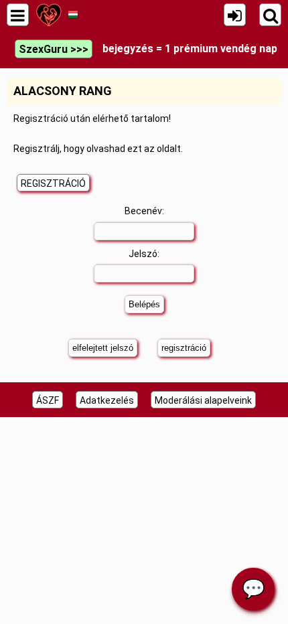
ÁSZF (47, 400)
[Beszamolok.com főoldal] (48, 14)
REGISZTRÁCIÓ (53, 183)
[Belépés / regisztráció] (235, 14)
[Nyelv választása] (73, 14)
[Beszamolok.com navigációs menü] (18, 14)
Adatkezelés (107, 400)
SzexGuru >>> (53, 49)
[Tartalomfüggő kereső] (270, 14)
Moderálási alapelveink (203, 400)
